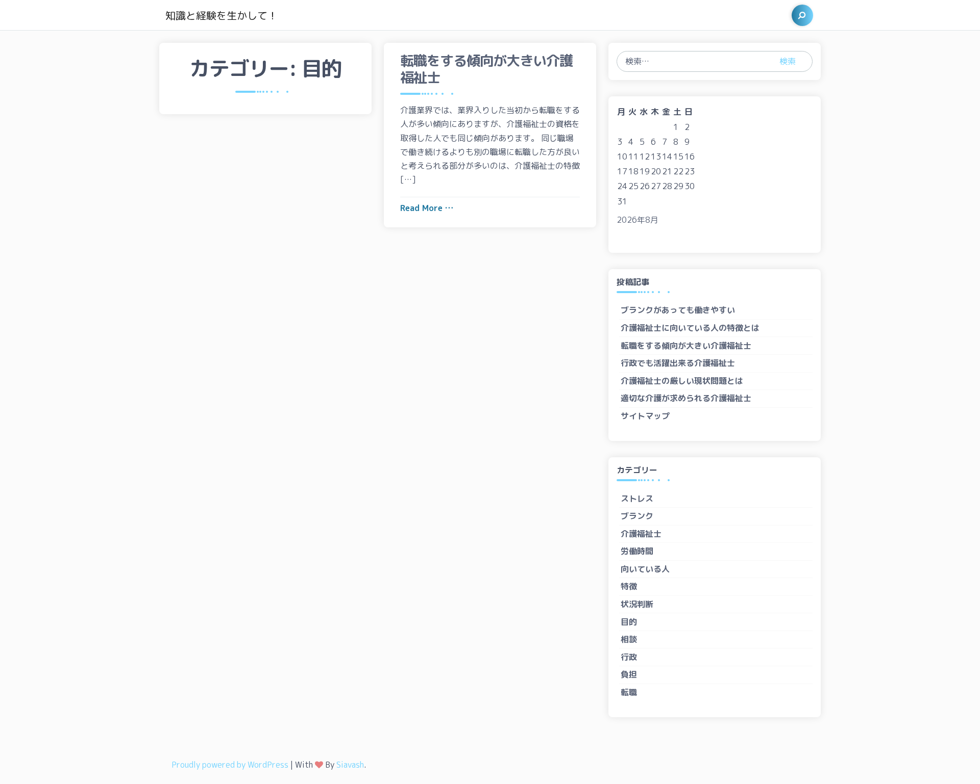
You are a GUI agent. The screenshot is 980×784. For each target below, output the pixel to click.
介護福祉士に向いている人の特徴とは (690, 327)
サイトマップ (645, 416)
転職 (629, 692)
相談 (629, 639)
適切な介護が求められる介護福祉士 (686, 398)
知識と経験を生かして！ (221, 15)
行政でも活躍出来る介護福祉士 (678, 363)
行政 (629, 657)
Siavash (350, 764)
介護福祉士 (641, 533)
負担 (629, 674)
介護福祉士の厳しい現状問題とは (682, 380)
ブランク (637, 515)
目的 (629, 622)
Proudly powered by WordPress (230, 764)
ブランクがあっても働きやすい (678, 310)
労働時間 (637, 551)
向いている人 (645, 568)
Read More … (426, 208)
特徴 (629, 586)
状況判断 (637, 604)
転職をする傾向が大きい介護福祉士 (686, 345)
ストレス (637, 498)
